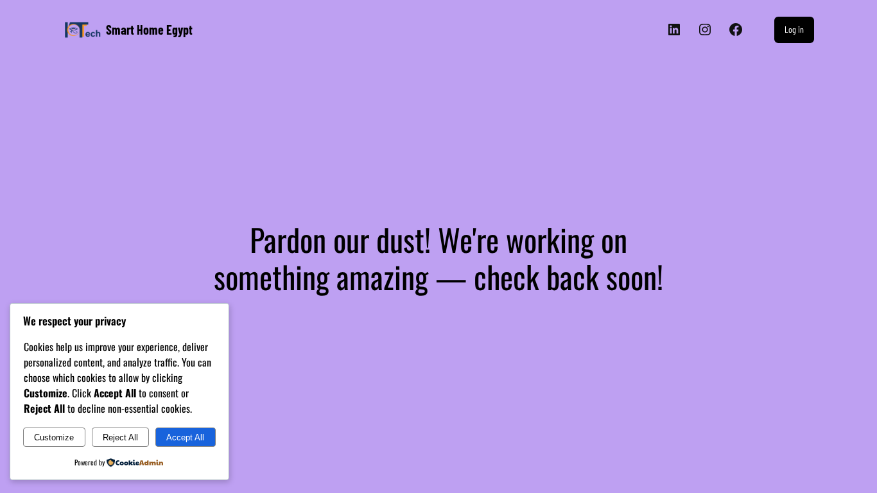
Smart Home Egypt (149, 29)
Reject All (120, 437)
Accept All (185, 437)
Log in (794, 29)
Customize (54, 437)
